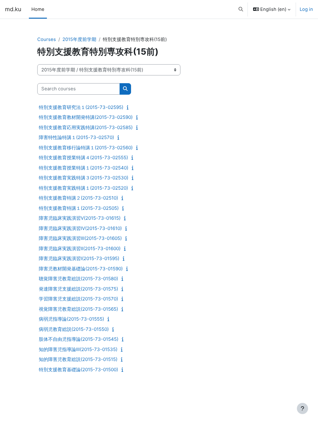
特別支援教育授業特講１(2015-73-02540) (83, 168)
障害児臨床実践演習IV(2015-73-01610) (80, 228)
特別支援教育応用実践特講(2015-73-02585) (86, 127)
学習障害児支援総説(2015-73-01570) (78, 299)
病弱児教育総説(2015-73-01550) (74, 329)
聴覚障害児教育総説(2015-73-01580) (78, 279)
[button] (241, 9)
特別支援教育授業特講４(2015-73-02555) (83, 157)
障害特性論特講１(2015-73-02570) (76, 137)
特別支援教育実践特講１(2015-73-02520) (83, 188)
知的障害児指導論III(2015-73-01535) (78, 349)
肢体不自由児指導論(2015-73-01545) (78, 339)
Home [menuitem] (37, 9)
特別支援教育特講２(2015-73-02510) (78, 198)
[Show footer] (302, 408)
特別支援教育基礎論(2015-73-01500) (78, 369)
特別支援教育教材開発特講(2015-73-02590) (86, 117)
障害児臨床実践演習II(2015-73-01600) (79, 248)
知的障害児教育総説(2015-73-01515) (78, 359)
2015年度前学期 (79, 39)
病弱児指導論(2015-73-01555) (71, 319)
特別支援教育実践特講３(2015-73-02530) (83, 178)
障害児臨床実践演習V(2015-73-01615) (79, 218)
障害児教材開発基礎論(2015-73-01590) (81, 269)
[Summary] (129, 107)
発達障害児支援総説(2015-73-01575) (78, 289)
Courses (46, 39)
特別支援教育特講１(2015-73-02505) (79, 208)
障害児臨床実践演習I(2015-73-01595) (79, 258)
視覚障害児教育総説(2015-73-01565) (78, 309)
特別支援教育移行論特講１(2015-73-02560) (86, 148)
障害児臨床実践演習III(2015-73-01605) (80, 238)
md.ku (13, 9)
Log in (306, 9)
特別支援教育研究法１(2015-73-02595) (81, 107)
